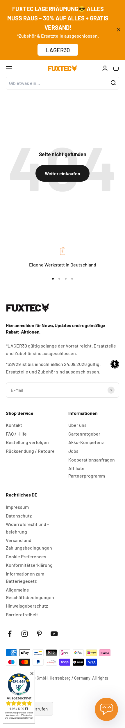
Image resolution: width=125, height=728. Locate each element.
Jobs (73, 451)
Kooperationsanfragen (91, 459)
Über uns (77, 425)
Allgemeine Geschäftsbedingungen (30, 593)
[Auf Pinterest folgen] (39, 634)
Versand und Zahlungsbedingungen (29, 543)
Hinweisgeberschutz (27, 605)
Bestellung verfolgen (27, 442)
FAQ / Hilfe (16, 433)
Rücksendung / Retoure (30, 451)
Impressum (17, 507)
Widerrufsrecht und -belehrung (27, 527)
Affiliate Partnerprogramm (86, 471)
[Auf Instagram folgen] (24, 634)
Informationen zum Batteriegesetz (25, 577)
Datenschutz (19, 515)
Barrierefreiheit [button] (22, 614)
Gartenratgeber (84, 433)
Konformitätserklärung (29, 565)
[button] (114, 364)
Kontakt (14, 425)
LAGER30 (58, 49)
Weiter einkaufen (62, 173)
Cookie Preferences (26, 556)
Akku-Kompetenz (86, 442)
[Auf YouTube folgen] (54, 634)
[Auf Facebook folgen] (10, 634)
